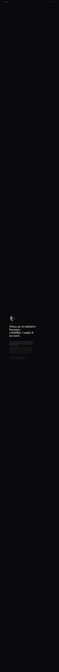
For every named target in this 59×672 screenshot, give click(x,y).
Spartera (31, 344)
